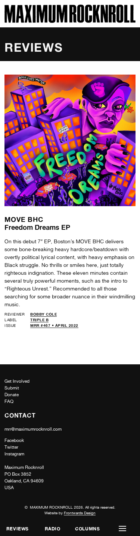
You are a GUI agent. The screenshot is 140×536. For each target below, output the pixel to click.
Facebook (14, 440)
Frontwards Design (80, 513)
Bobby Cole (43, 314)
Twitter (11, 447)
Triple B (39, 319)
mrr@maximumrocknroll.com (33, 429)
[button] (122, 528)
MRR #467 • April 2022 (54, 325)
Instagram (14, 454)
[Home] (70, 20)
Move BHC (23, 219)
